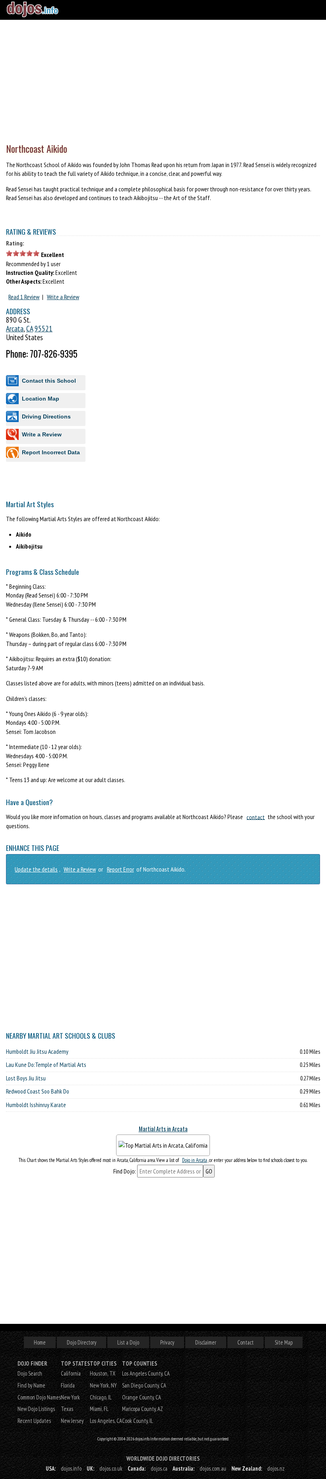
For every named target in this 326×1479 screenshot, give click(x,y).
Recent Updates (34, 1421)
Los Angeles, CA (106, 1421)
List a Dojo (128, 1342)
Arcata (14, 328)
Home (40, 1342)
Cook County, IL (137, 1421)
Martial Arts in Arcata (163, 1129)
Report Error (120, 869)
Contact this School (49, 381)
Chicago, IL (101, 1397)
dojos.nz (276, 1468)
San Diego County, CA (144, 1385)
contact (255, 817)
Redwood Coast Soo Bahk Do (37, 1091)
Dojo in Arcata (194, 1160)
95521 (43, 328)
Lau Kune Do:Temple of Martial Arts (46, 1064)
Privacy (167, 1342)
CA (29, 328)
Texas (67, 1409)
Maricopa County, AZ (142, 1409)
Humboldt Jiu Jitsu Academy (37, 1051)
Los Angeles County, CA (146, 1373)
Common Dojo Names (39, 1397)
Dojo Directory (81, 1342)
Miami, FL (99, 1409)
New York (70, 1397)
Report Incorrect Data (51, 452)
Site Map (284, 1342)
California (71, 1373)
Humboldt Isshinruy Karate (36, 1105)
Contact (245, 1342)
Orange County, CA (141, 1397)
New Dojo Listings (36, 1409)
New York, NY (103, 1385)
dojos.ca (159, 1468)
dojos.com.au (213, 1468)
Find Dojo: (124, 1171)
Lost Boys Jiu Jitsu (26, 1078)
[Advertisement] (163, 79)
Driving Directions (46, 416)
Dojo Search (29, 1373)
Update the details (36, 869)
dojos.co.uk (110, 1468)
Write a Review (63, 297)
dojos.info (71, 1468)
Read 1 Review (23, 297)
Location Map (40, 398)
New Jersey (72, 1421)
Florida (68, 1385)
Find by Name (31, 1385)
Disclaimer (205, 1342)
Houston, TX (102, 1373)
